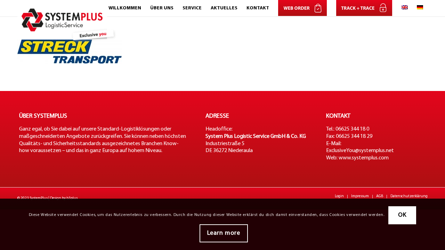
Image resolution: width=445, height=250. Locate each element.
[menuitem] (125, 8)
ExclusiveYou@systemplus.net (360, 150)
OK (402, 215)
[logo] (68, 8)
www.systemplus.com (364, 158)
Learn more (223, 233)
